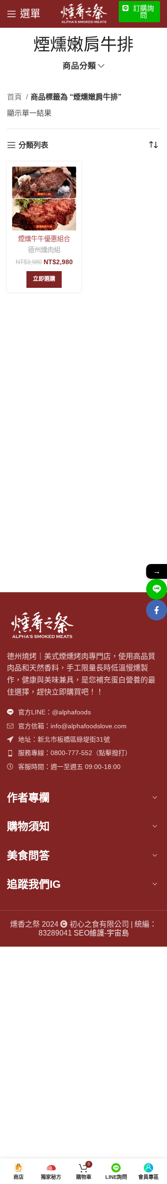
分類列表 (33, 145)
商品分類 (79, 66)
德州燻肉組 (44, 250)
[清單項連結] (83, 712)
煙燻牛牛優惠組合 (44, 238)
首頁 (15, 97)
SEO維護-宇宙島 (101, 933)
